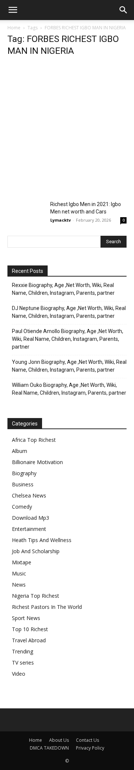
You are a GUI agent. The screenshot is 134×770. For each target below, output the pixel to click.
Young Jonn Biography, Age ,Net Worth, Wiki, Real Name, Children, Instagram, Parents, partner (69, 366)
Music (19, 573)
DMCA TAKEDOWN (49, 748)
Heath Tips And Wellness (41, 540)
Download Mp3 (30, 517)
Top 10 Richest (30, 629)
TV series (23, 662)
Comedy (22, 506)
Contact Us (87, 740)
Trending (22, 651)
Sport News (26, 617)
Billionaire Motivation (37, 462)
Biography (24, 473)
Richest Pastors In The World (47, 606)
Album (19, 450)
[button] (13, 10)
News (19, 584)
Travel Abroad (29, 640)
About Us (59, 740)
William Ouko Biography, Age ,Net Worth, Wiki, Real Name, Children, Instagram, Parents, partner (69, 389)
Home (13, 28)
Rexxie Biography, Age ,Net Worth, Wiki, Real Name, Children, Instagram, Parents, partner (63, 289)
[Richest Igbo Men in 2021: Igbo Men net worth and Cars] (26, 213)
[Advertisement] (67, 131)
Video (18, 673)
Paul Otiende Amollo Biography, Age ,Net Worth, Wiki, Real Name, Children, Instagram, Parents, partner (67, 339)
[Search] (123, 10)
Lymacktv (60, 220)
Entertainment (29, 528)
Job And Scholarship (36, 551)
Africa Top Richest (34, 439)
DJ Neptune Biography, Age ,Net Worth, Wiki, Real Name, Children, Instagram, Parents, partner (69, 312)
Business (23, 484)
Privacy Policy (90, 748)
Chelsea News (29, 495)
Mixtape (21, 562)
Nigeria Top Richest (35, 595)
